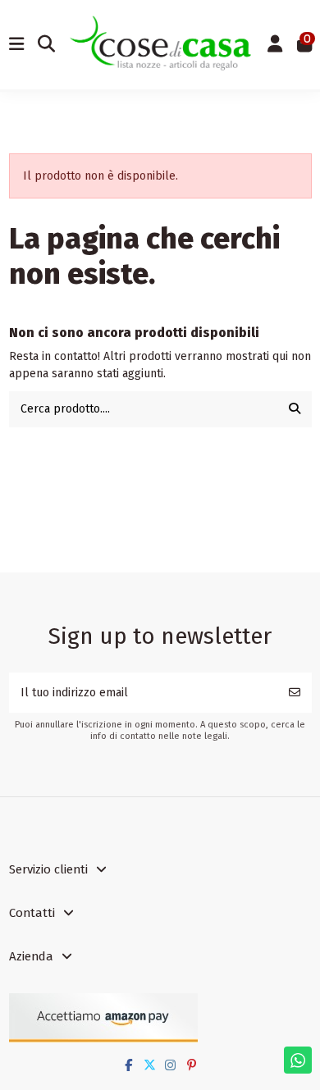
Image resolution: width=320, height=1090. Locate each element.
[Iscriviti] (294, 693)
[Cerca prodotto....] (294, 408)
